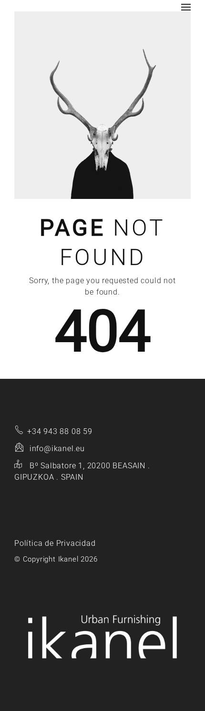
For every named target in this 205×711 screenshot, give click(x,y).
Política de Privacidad (55, 543)
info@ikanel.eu (57, 448)
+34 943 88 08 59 (59, 431)
